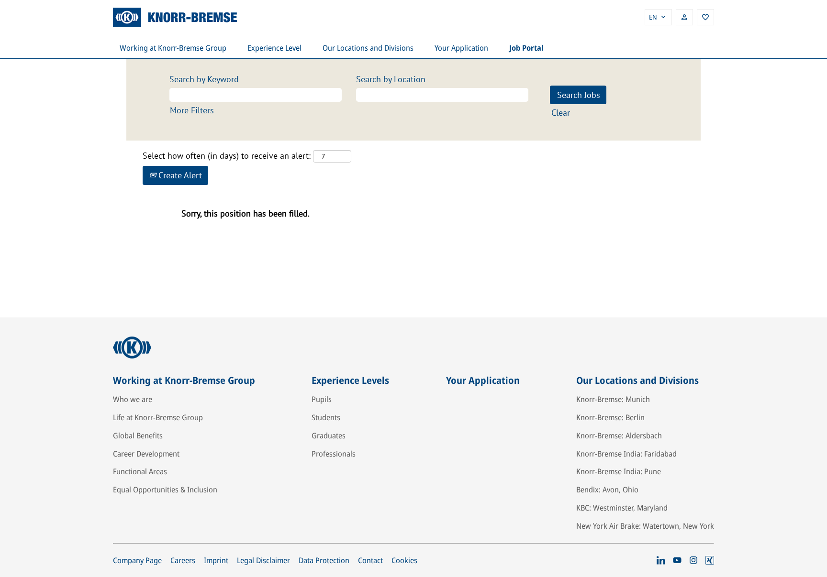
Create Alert (179, 175)
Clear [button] (560, 112)
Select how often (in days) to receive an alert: (227, 155)
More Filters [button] (192, 110)
